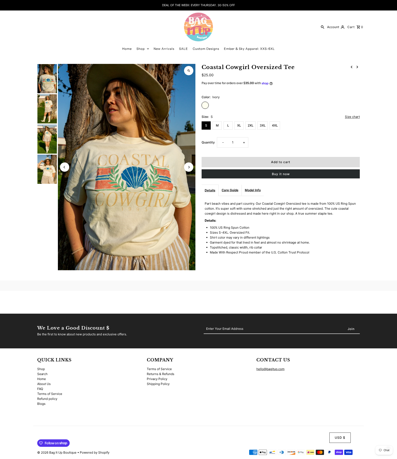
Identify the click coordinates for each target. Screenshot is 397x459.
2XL (250, 125)
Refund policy (47, 399)
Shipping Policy (158, 384)
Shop (140, 49)
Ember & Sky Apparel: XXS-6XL (249, 49)
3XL (262, 125)
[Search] (322, 27)
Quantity (208, 142)
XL (239, 125)
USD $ (340, 438)
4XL (275, 125)
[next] (357, 67)
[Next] (188, 167)
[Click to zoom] (188, 70)
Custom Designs (206, 49)
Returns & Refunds (160, 374)
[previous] (351, 67)
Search (42, 374)
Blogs (41, 404)
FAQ (40, 389)
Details (210, 190)
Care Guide (230, 190)
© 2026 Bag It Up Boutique (57, 452)
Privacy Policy (157, 379)
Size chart (352, 116)
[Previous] (64, 167)
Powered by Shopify (94, 452)
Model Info (253, 190)
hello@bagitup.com (270, 369)
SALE (183, 49)
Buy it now (281, 174)
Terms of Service (49, 394)
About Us (44, 384)
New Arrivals (164, 49)
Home (127, 49)
